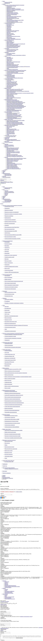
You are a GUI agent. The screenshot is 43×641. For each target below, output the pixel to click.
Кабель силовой (9, 98)
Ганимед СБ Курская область (12, 165)
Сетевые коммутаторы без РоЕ (12, 84)
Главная (4, 475)
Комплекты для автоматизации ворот (13, 61)
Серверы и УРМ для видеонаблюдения (14, 39)
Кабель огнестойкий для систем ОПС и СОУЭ (15, 89)
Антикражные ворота (8, 343)
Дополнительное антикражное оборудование (15, 77)
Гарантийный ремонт (8, 592)
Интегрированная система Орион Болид (14, 16)
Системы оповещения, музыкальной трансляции (15, 71)
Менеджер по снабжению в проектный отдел (15, 156)
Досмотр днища (9, 59)
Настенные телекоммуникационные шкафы (14, 122)
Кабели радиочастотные (11, 92)
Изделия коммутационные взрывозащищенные (15, 105)
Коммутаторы (9, 87)
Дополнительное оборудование (12, 47)
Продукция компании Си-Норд (12, 21)
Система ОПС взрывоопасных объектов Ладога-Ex (16, 102)
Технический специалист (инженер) (13, 151)
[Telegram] (4, 497)
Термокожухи (9, 26)
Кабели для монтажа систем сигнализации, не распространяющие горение (18, 376)
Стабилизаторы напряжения (12, 117)
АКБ (3, 172)
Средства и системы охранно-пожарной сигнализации (14, 5)
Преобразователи (10, 11)
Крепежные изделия (10, 131)
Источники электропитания (12, 14)
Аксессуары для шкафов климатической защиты (15, 124)
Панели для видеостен (11, 34)
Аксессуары (9, 27)
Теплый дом (7, 138)
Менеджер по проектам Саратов (12, 149)
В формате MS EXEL (8, 2)
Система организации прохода (12, 67)
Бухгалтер (8, 153)
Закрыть (1, 630)
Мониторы (9, 32)
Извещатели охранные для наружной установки (15, 9)
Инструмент (7, 141)
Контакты (4, 176)
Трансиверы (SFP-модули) (11, 85)
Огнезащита (7, 48)
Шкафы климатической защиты (12, 121)
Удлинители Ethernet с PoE (11, 82)
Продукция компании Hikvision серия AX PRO (15, 20)
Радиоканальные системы (9, 206)
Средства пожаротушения (9, 40)
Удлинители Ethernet (10, 79)
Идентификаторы (8, 308)
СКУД (6, 56)
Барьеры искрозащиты (11, 109)
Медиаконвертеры (10, 86)
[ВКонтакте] (1, 497)
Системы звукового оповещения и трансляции (15, 73)
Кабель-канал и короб (10, 130)
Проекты (6, 157)
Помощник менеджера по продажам (13, 152)
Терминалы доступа (10, 63)
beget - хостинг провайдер (5, 610)
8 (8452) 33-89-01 (10, 182)
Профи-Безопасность (6, 173)
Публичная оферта (8, 587)
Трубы (8, 134)
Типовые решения (8, 597)
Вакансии (6, 146)
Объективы (9, 28)
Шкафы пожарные (10, 42)
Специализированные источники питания (14, 116)
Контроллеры (7, 310)
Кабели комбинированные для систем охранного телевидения (18, 91)
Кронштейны (9, 29)
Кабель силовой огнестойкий (10, 378)
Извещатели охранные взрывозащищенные (14, 104)
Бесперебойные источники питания (13, 112)
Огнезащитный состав (11, 51)
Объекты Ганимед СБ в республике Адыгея (14, 159)
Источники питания (6, 414)
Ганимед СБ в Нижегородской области (14, 168)
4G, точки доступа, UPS (11, 136)
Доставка (6, 589)
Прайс (4, 1)
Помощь (4, 588)
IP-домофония (9, 54)
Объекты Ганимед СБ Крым (12, 164)
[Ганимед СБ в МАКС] (4, 601)
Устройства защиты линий (11, 31)
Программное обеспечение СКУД (13, 64)
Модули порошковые (8, 277)
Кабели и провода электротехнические (14, 97)
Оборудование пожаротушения (12, 44)
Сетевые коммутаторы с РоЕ (12, 81)
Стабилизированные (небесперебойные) (14, 118)
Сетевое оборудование (9, 78)
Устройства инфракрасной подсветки (13, 36)
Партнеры (6, 144)
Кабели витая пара (10, 94)
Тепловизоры (9, 35)
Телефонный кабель (10, 95)
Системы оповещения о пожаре (12, 72)
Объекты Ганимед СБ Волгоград (12, 160)
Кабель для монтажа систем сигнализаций (14, 90)
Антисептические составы (11, 50)
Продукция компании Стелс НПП (13, 18)
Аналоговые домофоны (11, 53)
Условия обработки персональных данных (12, 586)
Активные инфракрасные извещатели (13, 140)
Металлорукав (9, 127)
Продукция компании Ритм (12, 17)
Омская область (9, 162)
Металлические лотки (11, 126)
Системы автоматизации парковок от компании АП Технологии (18, 66)
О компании (7, 581)
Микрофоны (9, 25)
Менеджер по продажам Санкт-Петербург (14, 155)
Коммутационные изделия (9, 446)
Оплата (6, 169)
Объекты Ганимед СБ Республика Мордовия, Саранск (16, 158)
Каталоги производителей (9, 596)
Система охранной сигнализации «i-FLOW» (15, 22)
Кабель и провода (8, 88)
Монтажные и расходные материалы (11, 125)
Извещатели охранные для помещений (14, 8)
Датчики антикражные (9, 345)
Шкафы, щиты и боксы (9, 119)
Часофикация (7, 137)
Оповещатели (9, 74)
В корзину (2, 495)
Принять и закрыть (19, 637)
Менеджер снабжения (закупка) (12, 148)
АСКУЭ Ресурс (9, 19)
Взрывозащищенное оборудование (11, 99)
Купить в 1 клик (3, 496)
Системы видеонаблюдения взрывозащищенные (15, 107)
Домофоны (7, 52)
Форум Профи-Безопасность (10, 598)
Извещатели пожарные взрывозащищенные (14, 101)
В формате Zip (7, 3)
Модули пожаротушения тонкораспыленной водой (16, 43)
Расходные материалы (11, 132)
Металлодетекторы (10, 62)
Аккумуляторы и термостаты (12, 113)
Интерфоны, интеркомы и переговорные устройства (16, 55)
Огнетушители (7, 275)
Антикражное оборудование (10, 75)
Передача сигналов (10, 33)
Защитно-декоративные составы (12, 49)
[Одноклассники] (2, 497)
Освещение (9, 15)
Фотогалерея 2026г (8, 174)
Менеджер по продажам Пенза (12, 154)
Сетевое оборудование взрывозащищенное (14, 108)
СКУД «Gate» (9, 60)
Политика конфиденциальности (10, 585)
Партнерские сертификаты (9, 591)
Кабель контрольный (10, 96)
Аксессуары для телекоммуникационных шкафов (15, 120)
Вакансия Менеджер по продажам (13, 147)
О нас (4, 143)
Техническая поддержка (9, 593)
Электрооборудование (11, 133)
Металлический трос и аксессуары (13, 129)
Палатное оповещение (9, 142)
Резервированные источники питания (13, 115)
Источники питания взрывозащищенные (14, 110)
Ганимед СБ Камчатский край (12, 166)
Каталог (4, 4)
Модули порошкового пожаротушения (14, 45)
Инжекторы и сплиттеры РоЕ (12, 83)
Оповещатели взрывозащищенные (13, 100)
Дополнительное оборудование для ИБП (14, 114)
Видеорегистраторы (10, 24)
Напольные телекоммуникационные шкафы (14, 123)
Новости (4, 170)
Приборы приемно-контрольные (12, 13)
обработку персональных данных (26, 616)
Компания (4, 580)
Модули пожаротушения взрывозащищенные (15, 103)
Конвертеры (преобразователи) (12, 65)
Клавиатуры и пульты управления (13, 30)
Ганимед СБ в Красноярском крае (13, 167)
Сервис (4, 171)
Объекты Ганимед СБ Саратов (12, 161)
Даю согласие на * (17, 616)
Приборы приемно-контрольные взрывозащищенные (16, 106)
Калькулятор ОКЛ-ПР (6, 177)
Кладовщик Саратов (10, 150)
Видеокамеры (7, 241)
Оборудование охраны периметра (11, 139)
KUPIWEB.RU (12, 609)
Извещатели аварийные (11, 10)
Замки (8, 68)
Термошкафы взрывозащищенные (11, 412)
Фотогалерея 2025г (8, 175)
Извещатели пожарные (11, 7)
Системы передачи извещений (12, 12)
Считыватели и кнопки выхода (12, 69)
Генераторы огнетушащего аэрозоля (13, 46)
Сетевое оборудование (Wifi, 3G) (10, 135)
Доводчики (9, 57)
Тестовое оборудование (11, 38)
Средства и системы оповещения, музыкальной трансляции (15, 70)
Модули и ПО (9, 37)
